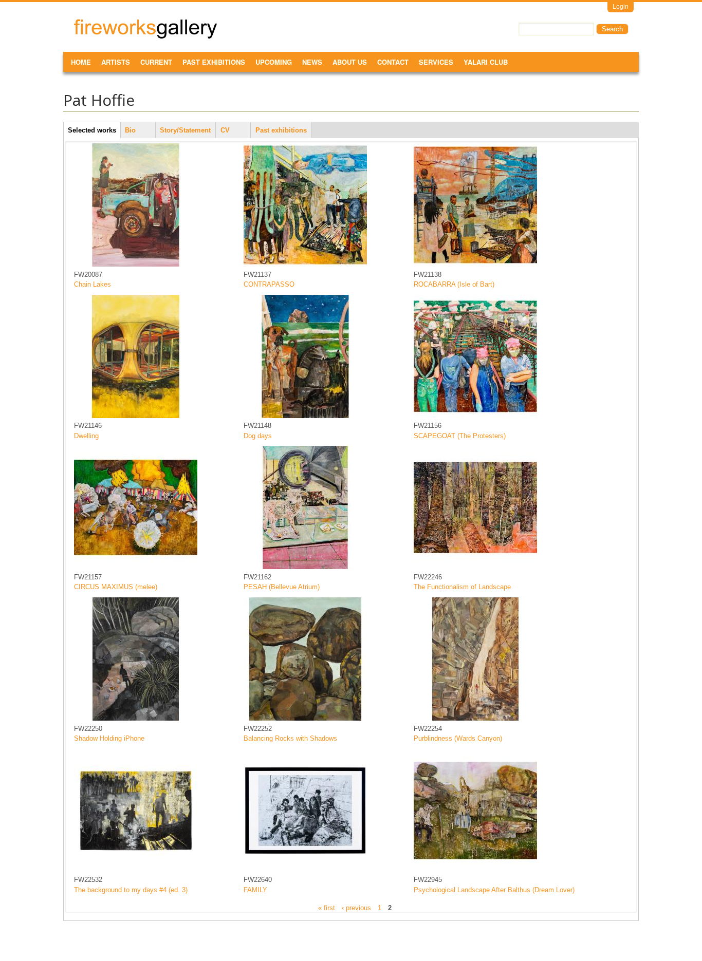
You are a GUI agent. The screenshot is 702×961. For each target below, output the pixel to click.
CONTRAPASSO (269, 284)
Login (621, 6)
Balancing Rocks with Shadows (290, 738)
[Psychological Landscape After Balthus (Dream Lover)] (475, 870)
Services (436, 62)
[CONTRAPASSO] (305, 264)
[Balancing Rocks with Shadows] (305, 718)
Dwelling (86, 436)
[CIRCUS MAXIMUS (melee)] (135, 567)
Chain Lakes (92, 284)
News (312, 62)
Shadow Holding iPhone (109, 738)
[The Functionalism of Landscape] (475, 567)
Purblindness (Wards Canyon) (458, 738)
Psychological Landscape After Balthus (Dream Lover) (494, 890)
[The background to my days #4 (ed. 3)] (135, 870)
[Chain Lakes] (135, 264)
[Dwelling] (135, 416)
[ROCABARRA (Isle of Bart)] (475, 264)
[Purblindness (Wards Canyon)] (475, 718)
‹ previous (356, 907)
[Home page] (145, 37)
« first (326, 907)
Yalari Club (486, 62)
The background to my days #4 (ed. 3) (131, 890)
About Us (349, 62)
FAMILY (255, 890)
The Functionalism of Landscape (462, 587)
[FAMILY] (305, 870)
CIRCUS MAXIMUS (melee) (115, 587)
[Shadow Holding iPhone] (135, 718)
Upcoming (273, 62)
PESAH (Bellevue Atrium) (282, 587)
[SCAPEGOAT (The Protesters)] (475, 416)
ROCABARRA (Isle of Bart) (454, 284)
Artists (115, 62)
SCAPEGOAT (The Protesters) (460, 436)
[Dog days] (305, 416)
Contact (393, 62)
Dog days (258, 436)
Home (81, 62)
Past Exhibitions (213, 62)
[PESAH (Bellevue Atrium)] (305, 567)
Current (156, 62)
